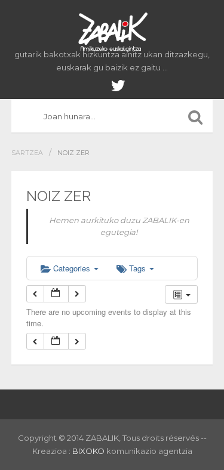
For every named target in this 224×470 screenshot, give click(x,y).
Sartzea (27, 153)
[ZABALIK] (112, 33)
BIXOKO (89, 451)
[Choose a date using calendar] (56, 293)
